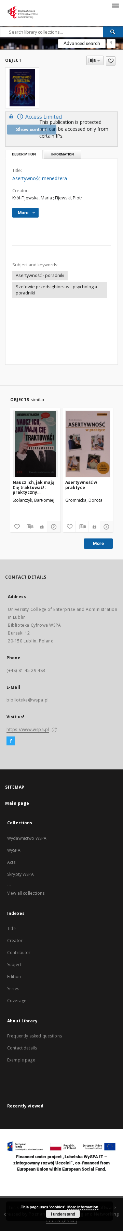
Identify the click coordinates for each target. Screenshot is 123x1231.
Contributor (19, 952)
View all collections (25, 893)
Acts (11, 862)
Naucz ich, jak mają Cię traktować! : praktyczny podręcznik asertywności (33, 487)
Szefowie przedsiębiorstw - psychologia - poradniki (57, 290)
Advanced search (82, 43)
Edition (14, 976)
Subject (14, 964)
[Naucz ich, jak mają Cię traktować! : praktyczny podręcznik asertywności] (35, 444)
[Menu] (115, 5)
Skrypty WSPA (20, 874)
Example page (21, 1060)
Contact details (22, 1048)
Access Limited (43, 116)
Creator (15, 940)
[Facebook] (10, 741)
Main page (17, 803)
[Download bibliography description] (29, 526)
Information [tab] (62, 154)
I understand (63, 1214)
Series (13, 988)
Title (11, 928)
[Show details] (53, 526)
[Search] (113, 31)
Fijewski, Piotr (68, 198)
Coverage (16, 1000)
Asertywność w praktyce (81, 484)
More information (82, 1206)
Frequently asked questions (34, 1036)
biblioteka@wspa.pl (27, 700)
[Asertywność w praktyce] (88, 444)
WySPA (13, 850)
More (98, 543)
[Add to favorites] (110, 61)
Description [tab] (24, 154)
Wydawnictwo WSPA (26, 838)
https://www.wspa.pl (27, 729)
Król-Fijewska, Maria (32, 198)
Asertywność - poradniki (40, 275)
